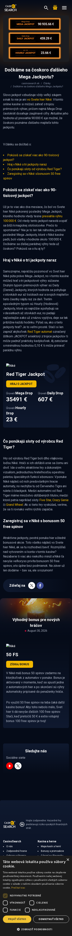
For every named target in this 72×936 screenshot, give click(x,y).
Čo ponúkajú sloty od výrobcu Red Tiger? (34, 169)
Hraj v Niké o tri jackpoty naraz (27, 164)
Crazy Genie (60, 500)
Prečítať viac (18, 887)
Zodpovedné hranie (16, 851)
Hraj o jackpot (21, 383)
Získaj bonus (19, 664)
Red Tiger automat (39, 331)
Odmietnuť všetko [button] (51, 919)
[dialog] (36, 896)
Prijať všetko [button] (17, 919)
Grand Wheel (14, 505)
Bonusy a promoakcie (52, 851)
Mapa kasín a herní (51, 846)
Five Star (45, 500)
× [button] (67, 859)
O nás (9, 846)
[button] (36, 929)
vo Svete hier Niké (39, 99)
